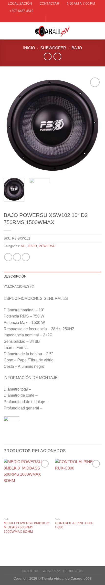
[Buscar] (99, 31)
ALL (23, 246)
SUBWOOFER (53, 48)
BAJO (77, 48)
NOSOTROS (30, 571)
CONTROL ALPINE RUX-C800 (74, 525)
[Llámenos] (59, 18)
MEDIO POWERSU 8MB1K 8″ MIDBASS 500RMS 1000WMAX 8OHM (27, 527)
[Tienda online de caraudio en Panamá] (52, 31)
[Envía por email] (26, 257)
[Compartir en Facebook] (17, 257)
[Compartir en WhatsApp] (8, 257)
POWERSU (47, 246)
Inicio (29, 48)
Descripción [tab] (15, 276)
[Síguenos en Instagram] (54, 18)
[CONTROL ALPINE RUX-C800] (78, 487)
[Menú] (7, 31)
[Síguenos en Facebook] (49, 18)
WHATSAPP (51, 571)
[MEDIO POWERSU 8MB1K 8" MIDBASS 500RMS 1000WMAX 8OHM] (27, 487)
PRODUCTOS (73, 571)
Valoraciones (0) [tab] (19, 286)
